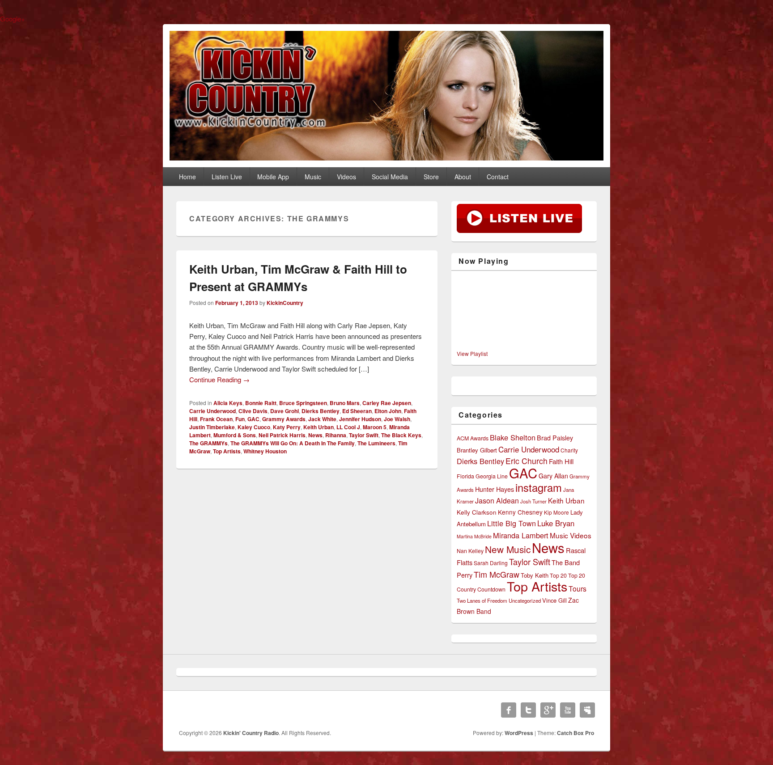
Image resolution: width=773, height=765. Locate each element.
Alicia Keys (227, 403)
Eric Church (526, 460)
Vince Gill (554, 600)
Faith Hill (561, 461)
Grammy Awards (284, 419)
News (315, 435)
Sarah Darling (491, 562)
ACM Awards (472, 438)
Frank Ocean (216, 419)
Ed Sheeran (357, 411)
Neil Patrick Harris (282, 435)
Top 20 (558, 575)
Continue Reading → (219, 379)
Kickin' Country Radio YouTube (567, 710)
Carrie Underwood (212, 411)
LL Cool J (348, 427)
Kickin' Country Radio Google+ (548, 710)
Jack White (322, 419)
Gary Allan (553, 475)
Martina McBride (474, 536)
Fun (240, 419)
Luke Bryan (555, 523)
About (462, 176)
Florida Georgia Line (482, 476)
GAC (253, 419)
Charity (569, 450)
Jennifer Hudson (360, 419)
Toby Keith (534, 575)
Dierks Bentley (321, 411)
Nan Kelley (470, 551)
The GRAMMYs (208, 443)
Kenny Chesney (520, 511)
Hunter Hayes (494, 489)
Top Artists (227, 451)
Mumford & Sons (234, 435)
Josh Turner (533, 501)
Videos (346, 176)
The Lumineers (376, 443)
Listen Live (227, 176)
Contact (498, 176)
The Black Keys (401, 435)
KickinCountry (285, 303)
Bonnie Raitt (260, 403)
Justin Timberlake (212, 427)
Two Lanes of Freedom (482, 600)
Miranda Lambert (520, 535)
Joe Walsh (397, 419)
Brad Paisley (555, 437)
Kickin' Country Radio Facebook (508, 710)
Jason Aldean (497, 500)
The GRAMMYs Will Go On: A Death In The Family (292, 443)
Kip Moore (556, 512)
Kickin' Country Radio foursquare (587, 710)
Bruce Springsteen (303, 403)
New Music (508, 549)
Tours (577, 588)
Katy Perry (287, 427)
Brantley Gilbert (477, 450)
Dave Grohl (284, 411)
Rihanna (335, 435)
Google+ (12, 18)
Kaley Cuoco (254, 427)
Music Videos (570, 535)
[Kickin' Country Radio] (386, 157)
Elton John (387, 411)
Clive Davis (253, 411)
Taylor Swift (363, 435)
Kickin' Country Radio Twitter (528, 710)
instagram (538, 487)
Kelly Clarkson (477, 512)
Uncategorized (525, 600)
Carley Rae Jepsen (386, 403)
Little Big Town (511, 523)
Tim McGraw (496, 574)
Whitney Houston (265, 451)
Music (313, 176)
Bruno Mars (345, 403)
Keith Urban (318, 427)
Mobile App (273, 176)
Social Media (390, 176)
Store (431, 176)
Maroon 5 (374, 427)
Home (187, 176)
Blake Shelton (512, 437)
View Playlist (472, 353)
